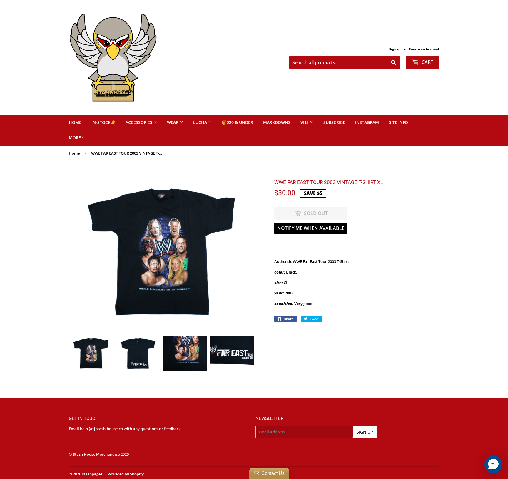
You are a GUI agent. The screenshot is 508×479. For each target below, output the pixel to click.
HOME (75, 122)
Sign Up (365, 432)
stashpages (92, 474)
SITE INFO (399, 122)
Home (74, 153)
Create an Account (424, 49)
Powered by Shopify (126, 474)
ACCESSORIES (139, 122)
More (75, 137)
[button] (493, 464)
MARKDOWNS (276, 122)
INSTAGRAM (367, 122)
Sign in (394, 49)
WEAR (173, 122)
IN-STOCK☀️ (103, 122)
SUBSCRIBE (334, 122)
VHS (305, 122)
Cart (426, 62)
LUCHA (200, 122)
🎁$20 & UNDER (237, 122)
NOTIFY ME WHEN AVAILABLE (311, 228)
